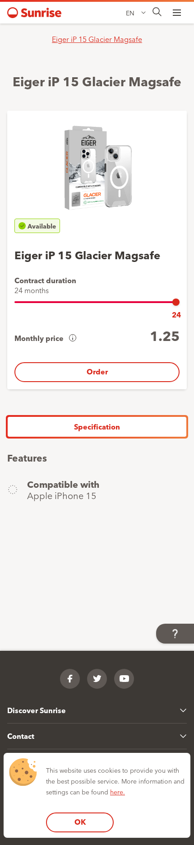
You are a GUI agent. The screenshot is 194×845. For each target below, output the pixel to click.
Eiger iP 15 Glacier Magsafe (97, 39)
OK (80, 822)
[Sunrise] (34, 12)
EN (130, 12)
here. (117, 791)
